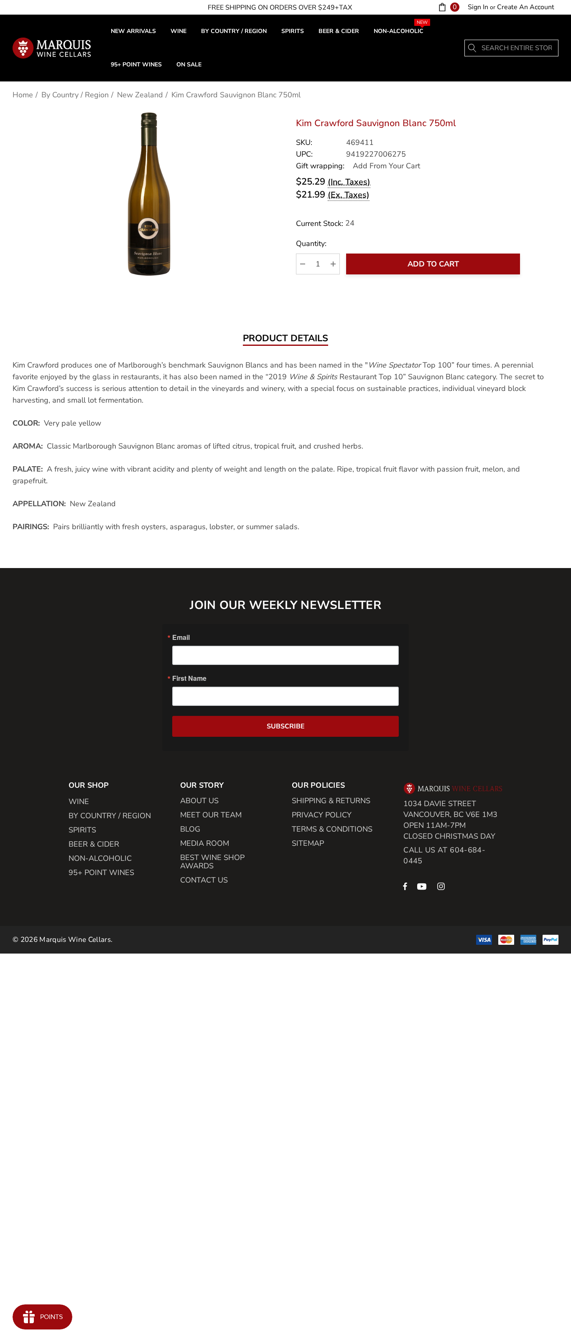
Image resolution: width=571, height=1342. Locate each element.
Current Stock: (325, 223)
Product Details (285, 339)
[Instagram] (442, 886)
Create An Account (525, 7)
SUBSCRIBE (286, 726)
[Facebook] (405, 886)
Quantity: (311, 243)
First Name (189, 678)
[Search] (472, 48)
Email (181, 637)
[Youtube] (423, 886)
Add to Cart (433, 264)
